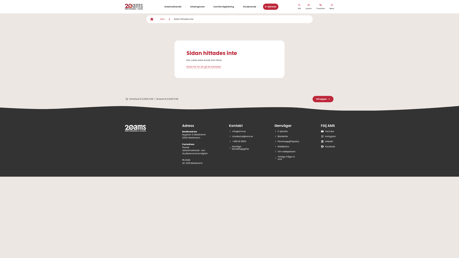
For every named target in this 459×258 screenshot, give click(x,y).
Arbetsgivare (197, 6)
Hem (162, 19)
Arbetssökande (172, 6)
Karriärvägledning (223, 6)
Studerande (249, 6)
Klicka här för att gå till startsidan (203, 66)
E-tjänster (270, 6)
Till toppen (321, 99)
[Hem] (151, 19)
